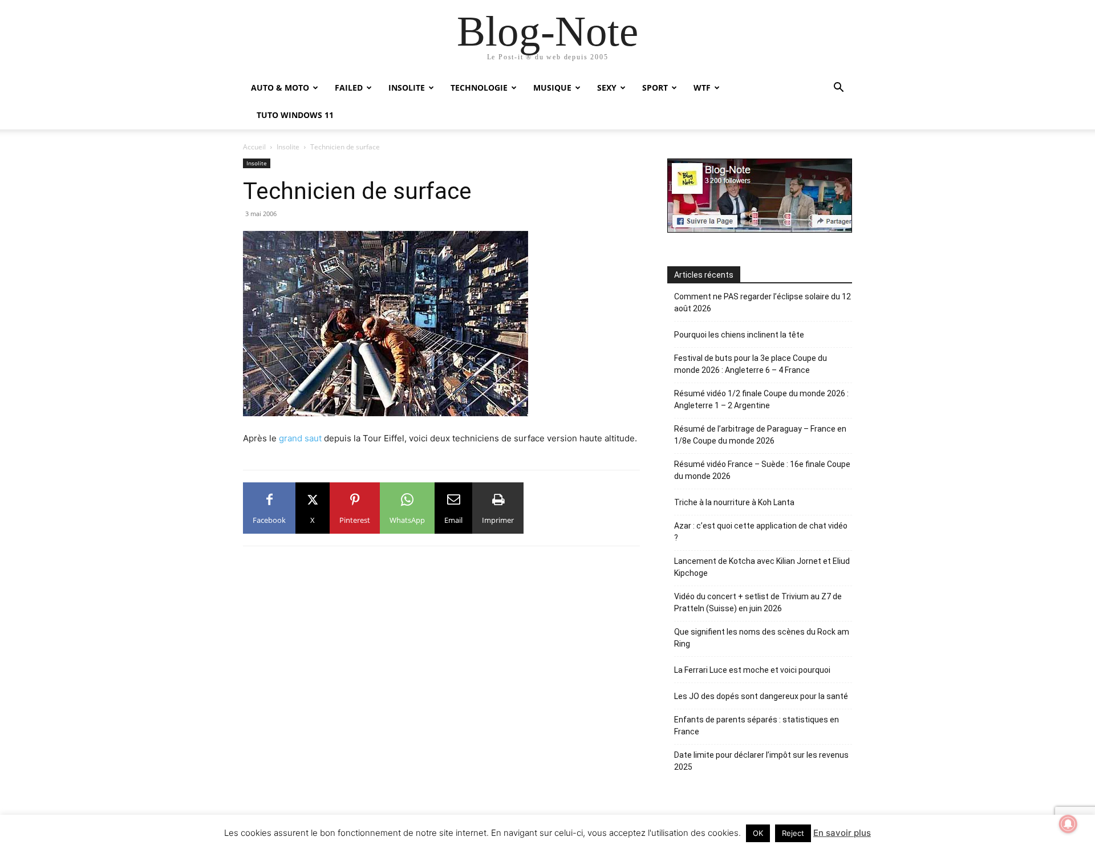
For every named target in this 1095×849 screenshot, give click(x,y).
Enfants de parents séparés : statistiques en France (756, 725)
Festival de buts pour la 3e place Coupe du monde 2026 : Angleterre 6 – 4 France (750, 364)
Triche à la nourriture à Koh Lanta (734, 502)
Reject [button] (793, 833)
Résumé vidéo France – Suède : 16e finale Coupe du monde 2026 (762, 470)
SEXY (607, 87)
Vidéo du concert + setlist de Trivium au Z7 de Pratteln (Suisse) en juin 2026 (758, 602)
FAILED (349, 87)
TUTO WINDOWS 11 (295, 114)
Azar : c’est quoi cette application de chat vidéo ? (760, 531)
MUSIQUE (552, 87)
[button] (838, 88)
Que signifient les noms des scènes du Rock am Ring (761, 637)
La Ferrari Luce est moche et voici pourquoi (752, 670)
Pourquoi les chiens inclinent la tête (739, 334)
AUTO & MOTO (280, 87)
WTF (702, 87)
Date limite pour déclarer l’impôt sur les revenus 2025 (761, 760)
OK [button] (758, 833)
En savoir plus (842, 832)
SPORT (655, 87)
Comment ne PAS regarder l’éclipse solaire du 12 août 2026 (762, 302)
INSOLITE (406, 87)
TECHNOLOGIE (479, 87)
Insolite (288, 147)
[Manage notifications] (1068, 824)
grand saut (300, 438)
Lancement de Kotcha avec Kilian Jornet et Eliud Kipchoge (762, 567)
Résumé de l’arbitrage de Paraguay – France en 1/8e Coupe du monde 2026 (760, 434)
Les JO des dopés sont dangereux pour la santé (761, 696)
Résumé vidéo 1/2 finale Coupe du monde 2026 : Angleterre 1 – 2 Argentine (761, 399)
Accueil (254, 147)
